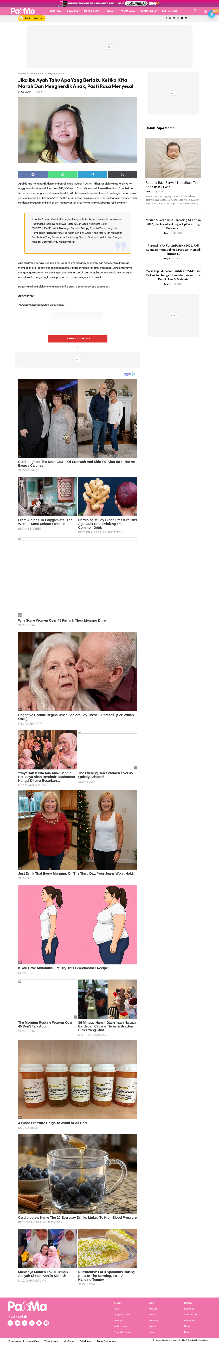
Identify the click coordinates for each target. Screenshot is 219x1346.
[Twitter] (174, 18)
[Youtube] (182, 18)
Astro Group (203, 1340)
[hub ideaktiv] (205, 9)
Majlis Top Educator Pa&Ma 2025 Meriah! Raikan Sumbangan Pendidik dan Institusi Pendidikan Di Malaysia (173, 275)
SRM (147, 191)
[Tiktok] (178, 18)
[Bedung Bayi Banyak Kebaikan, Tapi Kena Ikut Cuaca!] (173, 158)
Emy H (167, 233)
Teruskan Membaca (77, 338)
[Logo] (23, 11)
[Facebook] (166, 18)
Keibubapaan (36, 73)
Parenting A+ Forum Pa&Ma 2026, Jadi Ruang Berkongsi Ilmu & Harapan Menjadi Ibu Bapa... (173, 249)
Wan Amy (26, 91)
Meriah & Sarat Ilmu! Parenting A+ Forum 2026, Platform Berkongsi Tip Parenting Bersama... (173, 224)
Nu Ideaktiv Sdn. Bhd (177, 1340)
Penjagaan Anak (56, 73)
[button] (195, 11)
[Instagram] (170, 18)
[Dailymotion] (186, 18)
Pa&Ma (22, 73)
